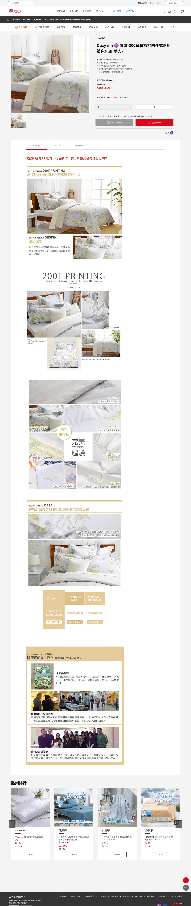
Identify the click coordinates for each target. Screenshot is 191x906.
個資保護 (114, 896)
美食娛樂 (87, 11)
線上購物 (117, 11)
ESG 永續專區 (176, 896)
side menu (186, 880)
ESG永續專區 (142, 3)
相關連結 (150, 896)
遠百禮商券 (89, 896)
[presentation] (12, 824)
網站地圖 (138, 896)
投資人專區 (76, 896)
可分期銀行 (124, 97)
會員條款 (126, 896)
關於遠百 (63, 896)
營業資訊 (61, 11)
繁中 (152, 3)
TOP (186, 888)
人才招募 (102, 896)
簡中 (159, 3)
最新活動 (74, 11)
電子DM (100, 11)
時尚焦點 (130, 11)
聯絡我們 (162, 896)
